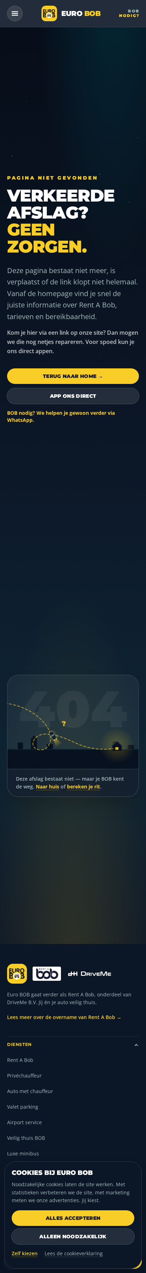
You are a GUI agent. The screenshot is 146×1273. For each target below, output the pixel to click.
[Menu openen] (15, 13)
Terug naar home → (73, 376)
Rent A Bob (20, 1060)
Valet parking (22, 1106)
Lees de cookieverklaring (74, 1253)
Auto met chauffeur (30, 1091)
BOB (129, 13)
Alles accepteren (73, 1218)
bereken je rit (83, 786)
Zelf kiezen (25, 1253)
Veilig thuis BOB (26, 1138)
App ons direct (73, 396)
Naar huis (47, 786)
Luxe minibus (23, 1153)
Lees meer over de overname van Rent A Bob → (64, 1017)
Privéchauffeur (24, 1075)
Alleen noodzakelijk (73, 1236)
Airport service (24, 1122)
